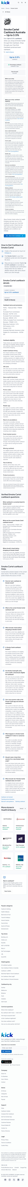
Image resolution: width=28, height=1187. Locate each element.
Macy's (3, 948)
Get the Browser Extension (8, 1119)
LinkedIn (16, 1167)
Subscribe (7, 1051)
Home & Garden (5, 920)
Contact (3, 1082)
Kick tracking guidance (13, 151)
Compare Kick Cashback (7, 1114)
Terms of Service (5, 1131)
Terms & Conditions (6, 1142)
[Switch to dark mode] (22, 2)
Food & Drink (4, 923)
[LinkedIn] (18, 1179)
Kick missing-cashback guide (16, 197)
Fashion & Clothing (6, 909)
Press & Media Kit (5, 1125)
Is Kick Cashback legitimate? (8, 1018)
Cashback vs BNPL (6, 970)
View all (21, 808)
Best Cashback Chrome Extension (9, 979)
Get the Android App (6, 1116)
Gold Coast (4, 1001)
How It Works (4, 1079)
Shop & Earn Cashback (15, 235)
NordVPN (3, 957)
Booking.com (4, 937)
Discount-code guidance (7, 801)
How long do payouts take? (8, 1015)
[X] (14, 1179)
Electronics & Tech (6, 914)
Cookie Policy (4, 1145)
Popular (3, 1099)
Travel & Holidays (5, 917)
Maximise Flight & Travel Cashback (10, 973)
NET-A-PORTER (5, 945)
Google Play (23, 1167)
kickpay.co (8, 253)
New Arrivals (4, 1096)
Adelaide (3, 998)
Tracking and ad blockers (7, 799)
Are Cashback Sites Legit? (8, 976)
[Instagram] (9, 1179)
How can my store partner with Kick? (10, 1024)
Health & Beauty (10, 52)
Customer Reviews (6, 1122)
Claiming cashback (20, 801)
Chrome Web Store (6, 1169)
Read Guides (8, 891)
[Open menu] (25, 2)
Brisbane (3, 993)
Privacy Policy (4, 1139)
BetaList (14, 1169)
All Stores (7, 12)
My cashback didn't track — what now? (11, 1012)
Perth (2, 996)
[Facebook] (5, 1179)
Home (2, 8)
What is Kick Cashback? (7, 1010)
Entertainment (4, 928)
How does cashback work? (8, 1021)
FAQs (2, 1108)
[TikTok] (22, 1179)
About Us (3, 1073)
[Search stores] (18, 2)
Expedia (3, 942)
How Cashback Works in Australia (9, 968)
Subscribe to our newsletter (8, 1044)
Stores (7, 8)
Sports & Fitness (5, 926)
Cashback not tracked (7, 797)
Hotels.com (4, 940)
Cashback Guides (5, 1111)
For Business (4, 1076)
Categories (4, 1093)
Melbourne (4, 990)
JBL (2, 954)
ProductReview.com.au (7, 1167)
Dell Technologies (5, 951)
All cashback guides (6, 965)
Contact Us (4, 1128)
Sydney (3, 987)
